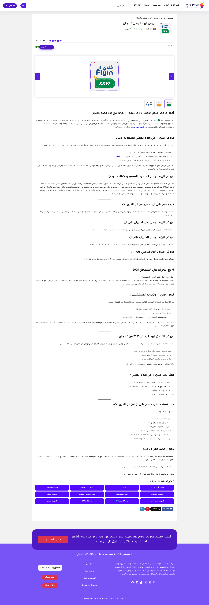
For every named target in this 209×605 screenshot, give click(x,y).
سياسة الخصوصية (89, 585)
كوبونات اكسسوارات (87, 487)
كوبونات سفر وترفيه (157, 501)
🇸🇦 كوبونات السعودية (50, 568)
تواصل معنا (89, 571)
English (137, 5)
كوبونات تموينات (122, 494)
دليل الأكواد (149, 29)
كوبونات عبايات (87, 501)
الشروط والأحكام (89, 578)
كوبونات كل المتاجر (171, 5)
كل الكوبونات (120, 157)
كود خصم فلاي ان (140, 127)
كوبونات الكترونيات (52, 487)
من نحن (89, 564)
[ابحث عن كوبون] (23, 5)
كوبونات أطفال (122, 487)
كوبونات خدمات (52, 494)
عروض (162, 18)
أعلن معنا (8, 6)
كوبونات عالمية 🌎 (122, 501)
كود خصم (157, 5)
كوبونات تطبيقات (157, 494)
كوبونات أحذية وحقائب (156, 487)
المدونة (147, 5)
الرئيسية (170, 18)
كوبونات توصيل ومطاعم (87, 494)
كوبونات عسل (52, 501)
